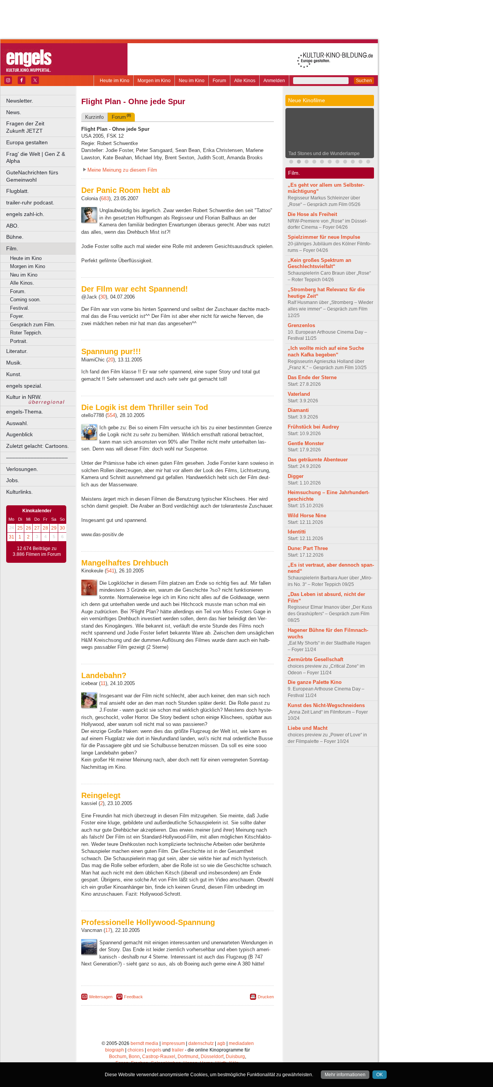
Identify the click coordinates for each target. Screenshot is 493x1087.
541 (110, 571)
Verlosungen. (22, 469)
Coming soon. (25, 299)
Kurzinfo (94, 117)
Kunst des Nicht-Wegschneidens (326, 705)
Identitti (297, 532)
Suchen (364, 80)
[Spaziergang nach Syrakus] (306, 162)
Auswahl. (17, 423)
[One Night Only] (291, 162)
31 (11, 537)
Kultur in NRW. (24, 397)
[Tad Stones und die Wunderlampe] (299, 162)
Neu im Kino (192, 80)
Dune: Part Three (308, 548)
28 (45, 528)
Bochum (117, 1056)
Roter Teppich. (26, 333)
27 (37, 528)
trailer (178, 1050)
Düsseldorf (212, 1056)
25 (20, 528)
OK (379, 1074)
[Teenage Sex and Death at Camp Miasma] (353, 162)
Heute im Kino (114, 80)
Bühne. (14, 237)
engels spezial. (24, 386)
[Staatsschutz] (360, 162)
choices (135, 1050)
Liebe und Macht (307, 728)
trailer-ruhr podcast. (30, 202)
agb (221, 1043)
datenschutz (201, 1043)
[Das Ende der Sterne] (337, 162)
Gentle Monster (306, 443)
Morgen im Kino (154, 80)
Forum (219, 80)
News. (13, 112)
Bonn (134, 1056)
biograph (114, 1050)
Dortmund (188, 1056)
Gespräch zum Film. (32, 324)
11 (103, 683)
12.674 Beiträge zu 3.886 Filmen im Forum (37, 551)
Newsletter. (19, 101)
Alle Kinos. (22, 283)
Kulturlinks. (19, 492)
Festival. (19, 308)
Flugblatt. (17, 191)
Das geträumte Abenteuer (318, 459)
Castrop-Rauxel (158, 1056)
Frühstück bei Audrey (313, 427)
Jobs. (12, 480)
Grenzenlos (301, 325)
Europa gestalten (27, 142)
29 (54, 528)
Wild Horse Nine (307, 515)
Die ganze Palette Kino (315, 682)
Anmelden (274, 80)
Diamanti (298, 410)
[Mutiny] (330, 162)
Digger (296, 476)
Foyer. (17, 316)
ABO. (12, 226)
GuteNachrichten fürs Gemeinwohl (32, 176)
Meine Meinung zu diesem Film (122, 170)
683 (105, 198)
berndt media (144, 1043)
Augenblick (19, 434)
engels (154, 1050)
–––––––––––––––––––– (37, 457)
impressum (173, 1043)
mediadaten (241, 1043)
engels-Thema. (24, 411)
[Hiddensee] (368, 162)
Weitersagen (100, 996)
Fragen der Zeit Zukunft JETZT (41, 127)
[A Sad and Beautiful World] (345, 162)
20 (110, 360)
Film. (12, 248)
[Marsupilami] (322, 162)
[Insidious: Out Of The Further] (314, 162)
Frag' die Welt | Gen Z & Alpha (35, 157)
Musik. (14, 363)
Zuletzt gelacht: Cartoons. (37, 446)
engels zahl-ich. (25, 214)
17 (108, 930)
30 (62, 528)
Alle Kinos (244, 80)
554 (111, 415)
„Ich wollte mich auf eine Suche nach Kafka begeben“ (326, 351)
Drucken (266, 996)
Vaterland (299, 394)
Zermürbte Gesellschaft (315, 659)
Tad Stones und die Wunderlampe (324, 153)
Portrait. (19, 341)
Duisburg (235, 1056)
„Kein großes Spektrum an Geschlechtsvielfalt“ (319, 263)
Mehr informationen (345, 1074)
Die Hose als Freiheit (312, 214)
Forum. (18, 291)
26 (28, 528)
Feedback (133, 996)
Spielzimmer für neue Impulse (324, 237)
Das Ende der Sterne (312, 377)
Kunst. (14, 374)
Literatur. (17, 351)
